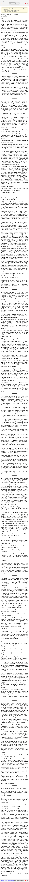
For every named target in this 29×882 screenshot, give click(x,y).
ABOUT (25, 1)
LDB (16, 1)
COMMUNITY (20, 1)
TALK (6, 1)
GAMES (13, 1)
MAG (9, 1)
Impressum (2, 880)
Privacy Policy (11, 880)
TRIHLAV (14, 3)
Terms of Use (7, 880)
